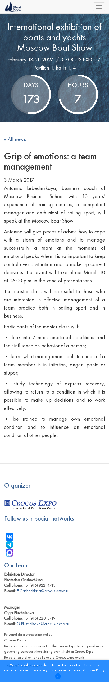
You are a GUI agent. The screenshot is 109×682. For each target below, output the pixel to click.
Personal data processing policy (28, 634)
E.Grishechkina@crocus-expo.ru (43, 590)
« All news (15, 139)
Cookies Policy (15, 640)
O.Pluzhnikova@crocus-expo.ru (43, 623)
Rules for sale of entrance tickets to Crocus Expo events (44, 657)
